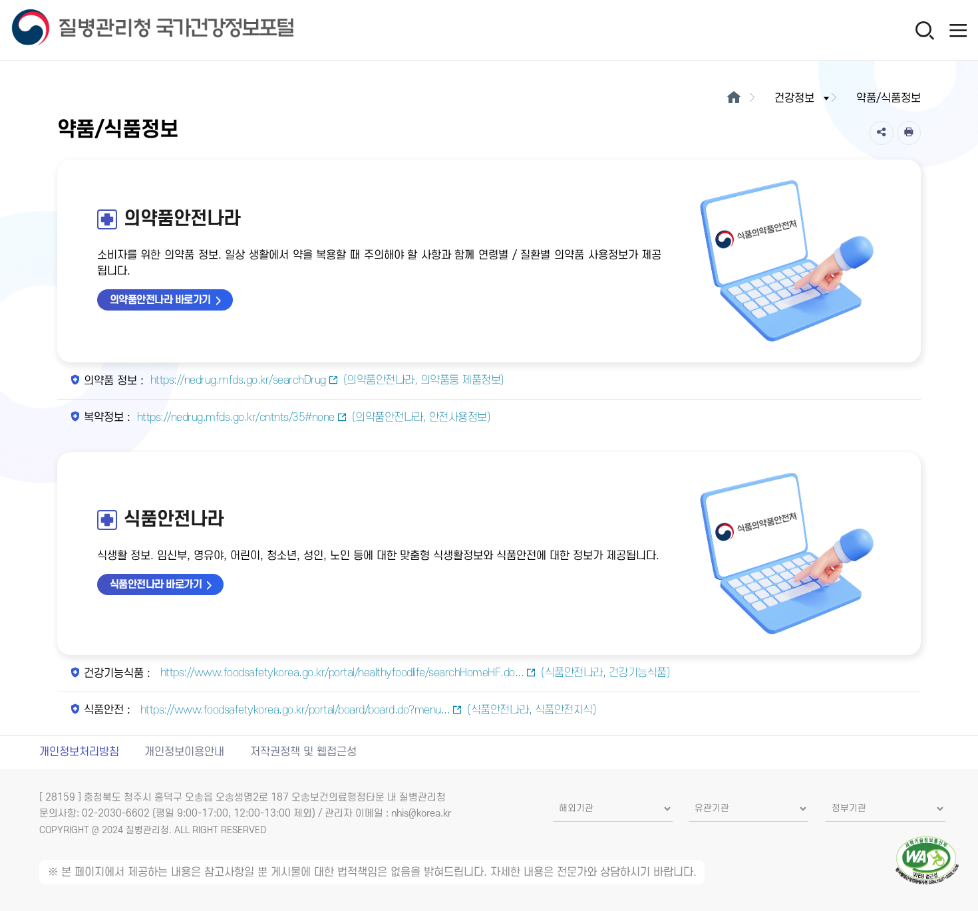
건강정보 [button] (794, 98)
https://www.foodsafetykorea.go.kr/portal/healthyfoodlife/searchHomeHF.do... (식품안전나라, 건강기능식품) (415, 673)
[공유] (882, 133)
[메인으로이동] (733, 98)
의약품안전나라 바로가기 (160, 300)
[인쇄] (909, 133)
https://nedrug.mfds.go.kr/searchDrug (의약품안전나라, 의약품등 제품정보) (327, 380)
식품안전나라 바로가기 (156, 584)
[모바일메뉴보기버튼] (958, 30)
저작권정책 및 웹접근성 (303, 752)
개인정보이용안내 (184, 752)
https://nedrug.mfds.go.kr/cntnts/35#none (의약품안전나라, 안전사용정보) (314, 418)
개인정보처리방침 (79, 752)
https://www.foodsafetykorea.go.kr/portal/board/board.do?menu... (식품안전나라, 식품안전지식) (368, 710)
